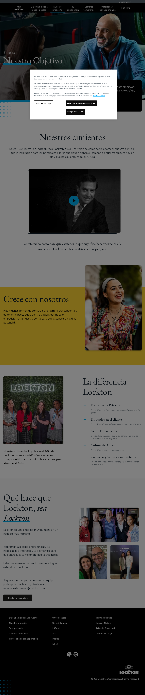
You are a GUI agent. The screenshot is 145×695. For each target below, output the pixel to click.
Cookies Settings (43, 103)
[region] (73, 94)
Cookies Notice (99, 96)
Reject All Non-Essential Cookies (81, 103)
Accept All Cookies (75, 112)
